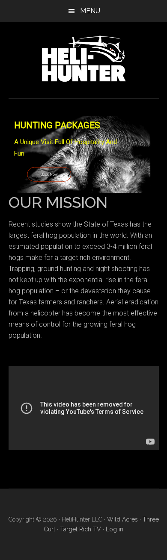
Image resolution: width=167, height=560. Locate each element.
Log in (114, 529)
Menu (90, 11)
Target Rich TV (80, 529)
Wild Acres (122, 519)
